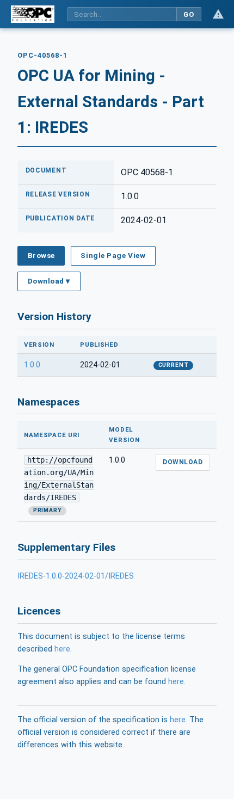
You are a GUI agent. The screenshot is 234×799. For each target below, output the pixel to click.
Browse (41, 255)
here (62, 649)
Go (188, 14)
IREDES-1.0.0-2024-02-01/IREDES (75, 576)
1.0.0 (32, 365)
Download (182, 462)
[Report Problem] (218, 14)
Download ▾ (49, 280)
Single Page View (113, 255)
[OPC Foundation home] (32, 14)
